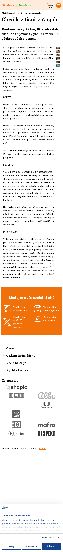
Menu (58, 7)
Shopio (42, 448)
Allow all (51, 546)
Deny (11, 546)
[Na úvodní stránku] (24, 5)
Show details (48, 537)
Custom (30, 546)
